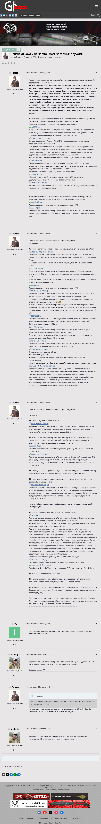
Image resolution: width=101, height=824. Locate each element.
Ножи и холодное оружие (49, 57)
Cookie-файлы (74, 818)
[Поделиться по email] (3, 774)
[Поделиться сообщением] (96, 72)
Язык (21, 818)
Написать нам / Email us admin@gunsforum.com (50, 790)
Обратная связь (60, 818)
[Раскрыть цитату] (32, 696)
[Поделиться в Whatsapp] (15, 774)
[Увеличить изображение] (35, 160)
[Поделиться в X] (7, 774)
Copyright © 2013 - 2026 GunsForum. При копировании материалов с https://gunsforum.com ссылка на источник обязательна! (50, 787)
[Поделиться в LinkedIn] (19, 774)
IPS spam (42, 823)
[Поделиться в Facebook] (11, 774)
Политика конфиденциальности (39, 818)
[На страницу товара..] (34, 127)
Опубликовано (38, 72)
